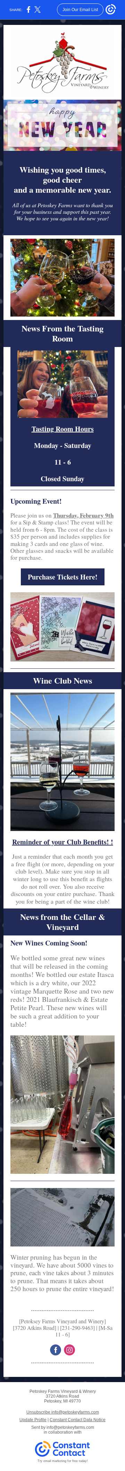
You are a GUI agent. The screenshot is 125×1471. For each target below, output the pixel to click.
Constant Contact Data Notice (78, 1419)
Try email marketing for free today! (63, 1461)
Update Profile (33, 1419)
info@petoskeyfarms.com (70, 1427)
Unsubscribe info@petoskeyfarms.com (62, 1412)
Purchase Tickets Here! (63, 577)
